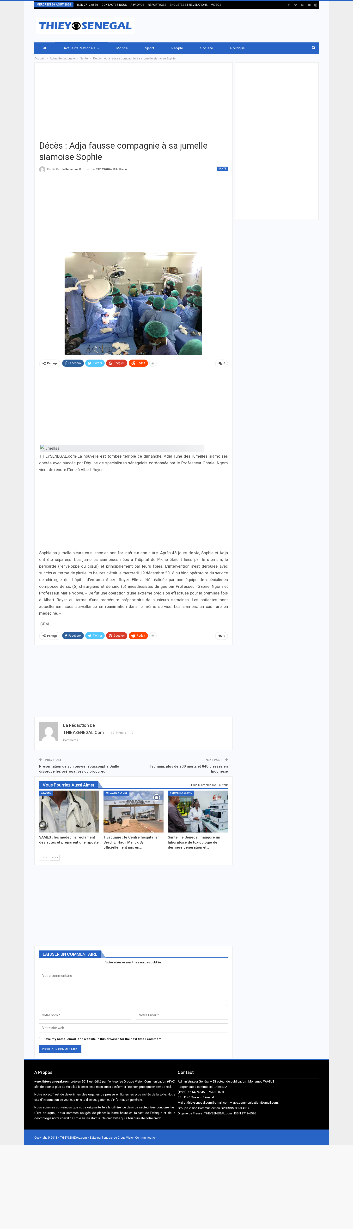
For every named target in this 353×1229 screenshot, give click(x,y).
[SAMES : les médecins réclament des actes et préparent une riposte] (69, 812)
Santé (222, 168)
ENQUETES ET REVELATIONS (188, 4)
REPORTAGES (157, 4)
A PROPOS (137, 4)
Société (206, 48)
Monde (122, 48)
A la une (46, 793)
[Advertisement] (231, 25)
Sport (149, 48)
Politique (237, 48)
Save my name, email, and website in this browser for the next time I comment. (102, 1039)
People (177, 48)
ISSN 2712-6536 (87, 4)
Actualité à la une (116, 793)
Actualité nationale (80, 48)
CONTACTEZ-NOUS (114, 4)
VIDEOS (216, 4)
